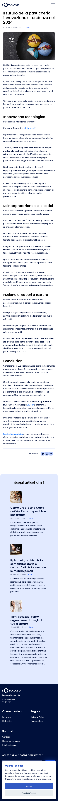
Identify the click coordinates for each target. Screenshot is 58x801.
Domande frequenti (11, 740)
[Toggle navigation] (53, 4)
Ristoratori (7, 721)
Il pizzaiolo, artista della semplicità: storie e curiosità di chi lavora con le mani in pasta (28, 566)
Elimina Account (9, 745)
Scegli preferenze (29, 793)
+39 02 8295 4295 (8, 699)
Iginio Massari (28, 128)
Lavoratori (7, 717)
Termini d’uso (37, 721)
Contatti (6, 736)
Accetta (29, 786)
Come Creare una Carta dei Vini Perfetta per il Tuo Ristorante (28, 511)
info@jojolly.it (6, 702)
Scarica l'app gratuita (13, 434)
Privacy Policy (37, 717)
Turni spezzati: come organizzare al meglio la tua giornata (27, 620)
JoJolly (30, 404)
